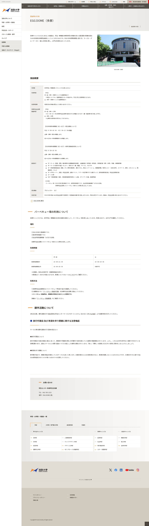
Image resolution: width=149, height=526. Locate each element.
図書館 (4, 42)
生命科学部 (124, 445)
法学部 (35, 438)
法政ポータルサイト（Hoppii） (11, 50)
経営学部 (35, 445)
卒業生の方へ (85, 6)
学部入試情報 (5, 46)
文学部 (35, 442)
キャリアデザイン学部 (71, 442)
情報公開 (35, 500)
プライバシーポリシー (39, 497)
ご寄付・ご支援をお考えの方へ (136, 6)
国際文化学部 (36, 449)
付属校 (83, 425)
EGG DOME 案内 (39, 201)
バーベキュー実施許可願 (51, 291)
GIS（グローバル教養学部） (72, 449)
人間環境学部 (68, 438)
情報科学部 (124, 438)
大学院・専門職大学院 (52, 425)
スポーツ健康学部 (102, 449)
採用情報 (72, 495)
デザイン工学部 (69, 445)
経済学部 (99, 438)
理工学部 (123, 442)
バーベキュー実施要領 (44, 298)
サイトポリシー (37, 495)
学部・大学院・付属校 (8, 22)
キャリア (4, 38)
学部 (36, 425)
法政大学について (7, 18)
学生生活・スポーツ (7, 30)
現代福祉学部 (101, 445)
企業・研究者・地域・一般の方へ (111, 6)
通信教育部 (70, 425)
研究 (3, 26)
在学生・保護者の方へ (60, 6)
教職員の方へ (73, 497)
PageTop (147, 524)
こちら (72, 275)
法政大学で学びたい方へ (34, 6)
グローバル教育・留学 (8, 34)
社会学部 (99, 442)
